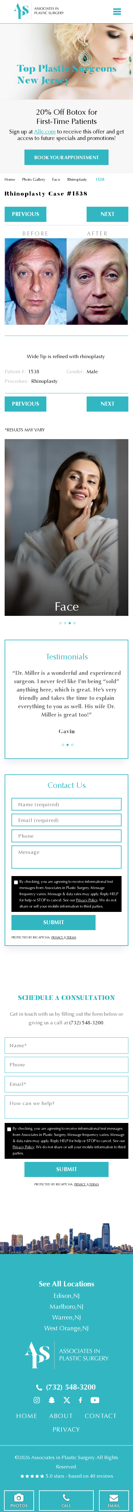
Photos (19, 1506)
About (61, 1416)
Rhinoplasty (77, 179)
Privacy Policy (86, 900)
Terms (71, 937)
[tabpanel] (66, 527)
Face (56, 179)
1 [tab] (60, 623)
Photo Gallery (33, 179)
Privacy (57, 937)
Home (10, 179)
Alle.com (45, 131)
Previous (25, 214)
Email (114, 1506)
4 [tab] (74, 623)
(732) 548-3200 (86, 1023)
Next (107, 214)
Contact (101, 1416)
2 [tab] (65, 623)
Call (66, 1506)
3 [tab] (70, 623)
